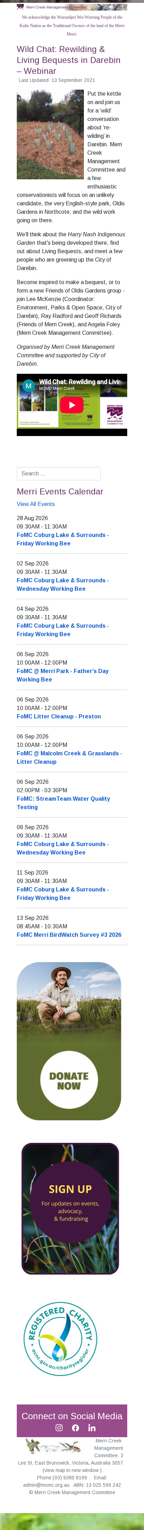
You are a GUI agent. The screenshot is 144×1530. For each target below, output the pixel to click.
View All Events (36, 504)
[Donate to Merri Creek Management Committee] (69, 1041)
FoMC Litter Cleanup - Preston (59, 716)
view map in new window (72, 1470)
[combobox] (59, 473)
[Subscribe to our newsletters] (69, 1208)
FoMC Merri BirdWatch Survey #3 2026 (69, 935)
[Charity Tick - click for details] (60, 1338)
